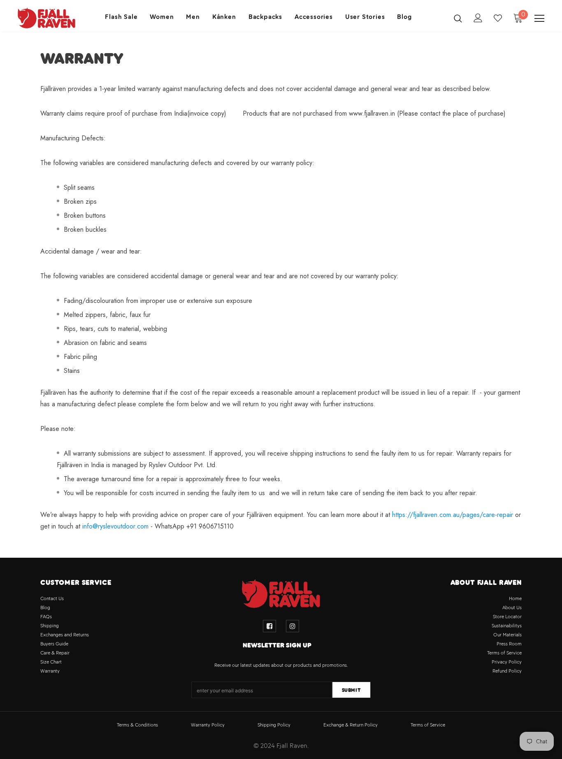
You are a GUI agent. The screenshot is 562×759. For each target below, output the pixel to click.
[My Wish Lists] (498, 18)
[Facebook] (269, 626)
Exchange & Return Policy (350, 725)
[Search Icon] (458, 18)
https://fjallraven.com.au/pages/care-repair (452, 514)
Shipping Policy (274, 725)
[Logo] (46, 17)
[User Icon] (478, 17)
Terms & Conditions (137, 725)
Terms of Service (428, 725)
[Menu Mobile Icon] (539, 18)
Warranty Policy (208, 725)
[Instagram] (292, 626)
